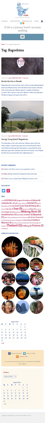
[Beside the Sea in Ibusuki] (22, 67)
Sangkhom (20, 220)
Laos (3, 212)
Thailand (14, 225)
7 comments (25, 78)
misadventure (9, 214)
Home (3, 44)
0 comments (25, 136)
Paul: (2, 169)
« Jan (2, 343)
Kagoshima (25, 209)
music (29, 214)
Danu (25, 203)
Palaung (8, 220)
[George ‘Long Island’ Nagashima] (22, 117)
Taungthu (37, 223)
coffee (15, 203)
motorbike (21, 215)
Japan (10, 78)
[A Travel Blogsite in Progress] (22, 9)
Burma (36, 200)
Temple (3, 226)
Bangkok (20, 200)
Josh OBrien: (4, 174)
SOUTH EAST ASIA (15, 21)
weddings (4, 228)
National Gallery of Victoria (21, 217)
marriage (18, 212)
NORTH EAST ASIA (27, 21)
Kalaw (32, 209)
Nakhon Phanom (8, 217)
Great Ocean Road (23, 206)
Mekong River (31, 211)
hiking (35, 206)
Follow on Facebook (16, 353)
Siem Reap (28, 220)
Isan (18, 208)
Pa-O (3, 220)
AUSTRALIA (5, 21)
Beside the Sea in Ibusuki (11, 81)
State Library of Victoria (18, 223)
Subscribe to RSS (23, 356)
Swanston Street (29, 223)
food (12, 206)
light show (10, 212)
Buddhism (28, 200)
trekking (27, 226)
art (2, 200)
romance (14, 220)
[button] (11, 247)
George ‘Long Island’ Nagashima (14, 139)
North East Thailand (36, 217)
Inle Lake (9, 209)
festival (32, 203)
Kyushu (38, 209)
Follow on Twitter (30, 353)
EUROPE (36, 21)
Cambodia (6, 203)
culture (20, 203)
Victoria (37, 225)
